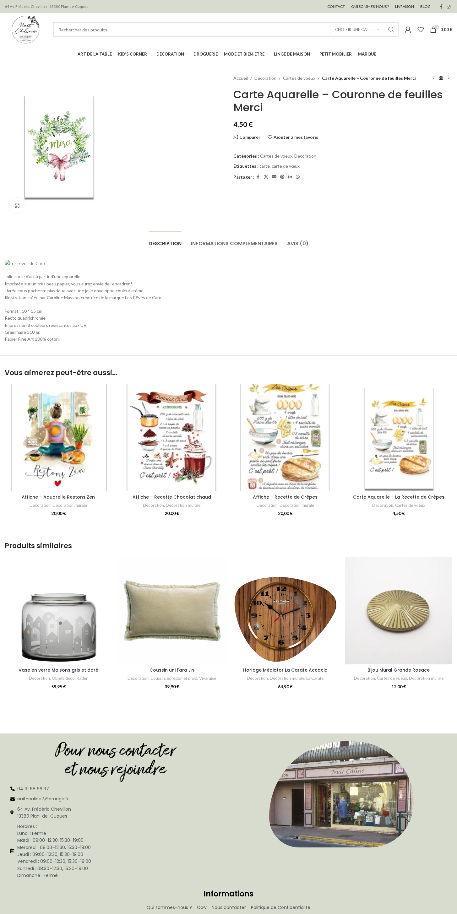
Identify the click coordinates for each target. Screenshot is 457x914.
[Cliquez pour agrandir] (17, 206)
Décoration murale (69, 505)
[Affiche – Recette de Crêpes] (285, 437)
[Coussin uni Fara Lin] (171, 610)
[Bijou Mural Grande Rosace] (398, 610)
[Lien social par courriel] (274, 177)
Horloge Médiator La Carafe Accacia (285, 670)
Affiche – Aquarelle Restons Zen (58, 497)
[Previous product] (433, 78)
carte (264, 166)
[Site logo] (26, 29)
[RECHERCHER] (391, 29)
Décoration (265, 78)
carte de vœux (286, 166)
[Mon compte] (408, 29)
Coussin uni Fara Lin (172, 670)
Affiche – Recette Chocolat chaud (172, 497)
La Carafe (315, 678)
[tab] (165, 240)
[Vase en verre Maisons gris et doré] (58, 610)
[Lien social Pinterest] (282, 177)
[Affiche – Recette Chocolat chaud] (171, 437)
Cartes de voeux (299, 78)
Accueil (240, 78)
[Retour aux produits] (441, 78)
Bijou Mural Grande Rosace (398, 670)
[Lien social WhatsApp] (298, 177)
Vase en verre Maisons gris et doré (58, 670)
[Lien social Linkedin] (290, 177)
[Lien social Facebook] (441, 7)
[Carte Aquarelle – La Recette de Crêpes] (398, 437)
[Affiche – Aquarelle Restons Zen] (58, 437)
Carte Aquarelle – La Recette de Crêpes (398, 497)
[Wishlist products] (420, 29)
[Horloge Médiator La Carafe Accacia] (285, 610)
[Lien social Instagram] (448, 7)
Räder (82, 678)
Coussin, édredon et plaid (173, 678)
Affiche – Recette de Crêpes (285, 497)
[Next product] (448, 78)
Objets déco (63, 678)
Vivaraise (207, 678)
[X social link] (266, 177)
